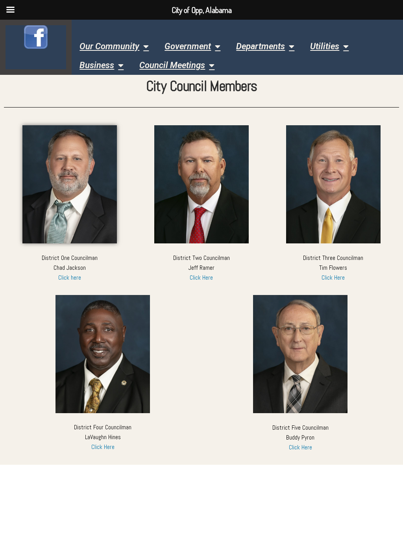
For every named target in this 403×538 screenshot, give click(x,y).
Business (96, 65)
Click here (69, 278)
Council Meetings (172, 65)
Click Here (201, 278)
